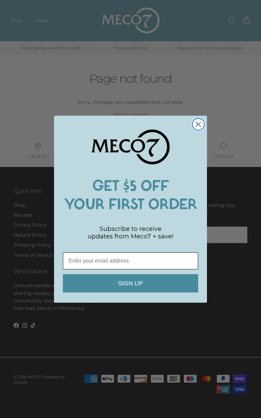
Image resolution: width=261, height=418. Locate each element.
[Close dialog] (198, 124)
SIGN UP (130, 283)
